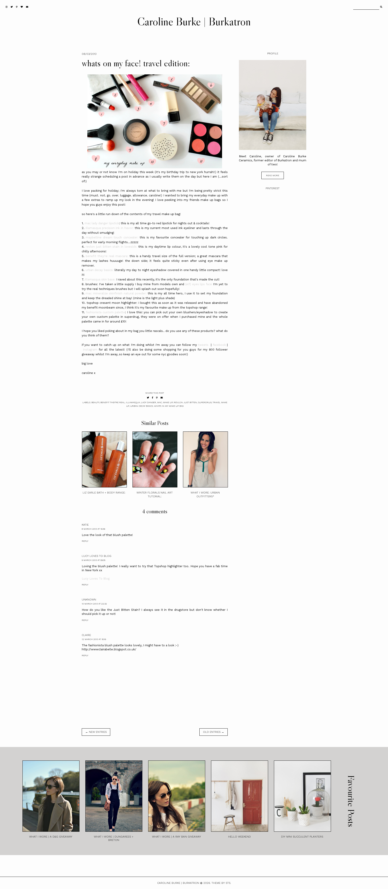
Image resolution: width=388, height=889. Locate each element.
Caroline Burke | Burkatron (194, 21)
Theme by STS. (221, 883)
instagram (90, 349)
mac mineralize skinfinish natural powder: (116, 293)
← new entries (96, 731)
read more (272, 175)
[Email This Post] (162, 397)
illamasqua (133, 402)
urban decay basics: (100, 270)
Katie (85, 524)
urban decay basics (141, 406)
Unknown (89, 599)
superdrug (205, 402)
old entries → (213, 731)
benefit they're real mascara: (107, 256)
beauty (95, 402)
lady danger (148, 402)
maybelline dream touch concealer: (112, 237)
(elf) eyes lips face (198, 284)
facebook (219, 345)
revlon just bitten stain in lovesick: (111, 246)
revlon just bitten (185, 402)
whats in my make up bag (168, 406)
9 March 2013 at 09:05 (93, 560)
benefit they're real (112, 402)
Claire (86, 635)
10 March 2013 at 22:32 (94, 603)
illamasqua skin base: (100, 279)
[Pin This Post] (157, 397)
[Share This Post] (152, 397)
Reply (85, 541)
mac (159, 402)
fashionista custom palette (105, 312)
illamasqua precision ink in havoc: (110, 228)
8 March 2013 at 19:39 (93, 529)
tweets (203, 345)
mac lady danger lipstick (102, 223)
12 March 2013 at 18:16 (94, 639)
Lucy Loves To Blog (96, 556)
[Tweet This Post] (148, 397)
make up (168, 402)
